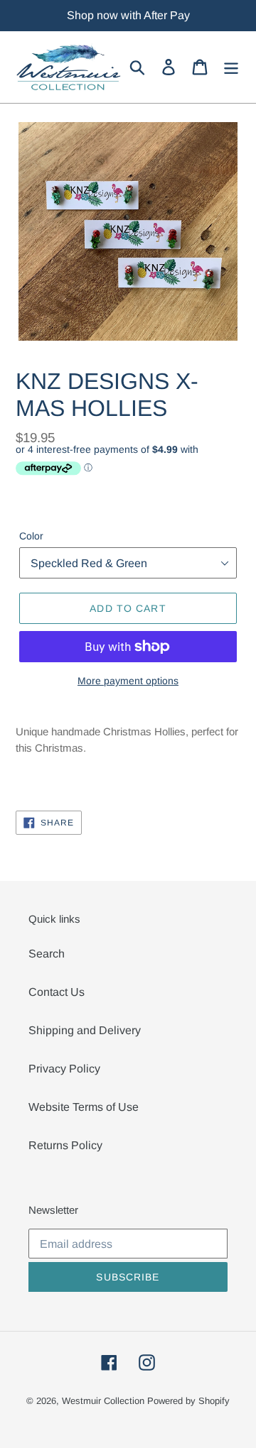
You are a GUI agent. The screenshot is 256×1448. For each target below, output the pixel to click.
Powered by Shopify (188, 1400)
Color (31, 536)
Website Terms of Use (83, 1107)
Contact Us (56, 992)
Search (46, 954)
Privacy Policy (64, 1069)
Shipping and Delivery (84, 1030)
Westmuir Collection (103, 1400)
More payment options (128, 680)
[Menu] (231, 66)
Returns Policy (65, 1145)
